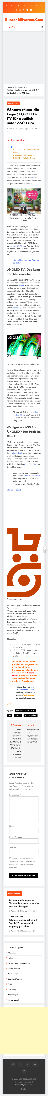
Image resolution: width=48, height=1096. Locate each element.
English (24, 1089)
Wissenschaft (13, 1000)
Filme (21, 285)
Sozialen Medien (15, 979)
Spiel (10, 984)
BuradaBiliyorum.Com (24, 19)
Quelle (9, 703)
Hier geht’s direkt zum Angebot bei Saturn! (26, 261)
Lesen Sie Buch (14, 968)
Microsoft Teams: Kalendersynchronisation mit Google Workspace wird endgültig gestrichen (23, 921)
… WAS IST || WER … (16, 947)
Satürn (17, 715)
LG (9, 715)
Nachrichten (22, 689)
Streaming (12, 989)
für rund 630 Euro (17, 245)
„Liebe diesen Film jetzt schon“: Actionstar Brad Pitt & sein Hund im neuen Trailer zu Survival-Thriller (20, 7)
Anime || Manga (14, 958)
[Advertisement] (24, 57)
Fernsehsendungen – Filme (19, 963)
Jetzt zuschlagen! (14, 489)
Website (12, 847)
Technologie (13, 103)
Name (12, 826)
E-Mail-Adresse (16, 836)
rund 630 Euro (30, 464)
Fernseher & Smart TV (25, 710)
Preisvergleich (16, 453)
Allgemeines (13, 952)
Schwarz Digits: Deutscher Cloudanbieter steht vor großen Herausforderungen (24, 903)
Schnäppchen (30, 715)
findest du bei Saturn (31, 475)
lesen (31, 689)
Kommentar (15, 794)
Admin (11, 128)
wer (33, 177)
